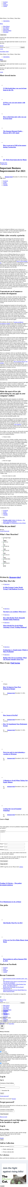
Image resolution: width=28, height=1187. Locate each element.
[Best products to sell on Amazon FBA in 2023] (15, 950)
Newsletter (5, 32)
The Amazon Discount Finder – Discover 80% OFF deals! (13, 132)
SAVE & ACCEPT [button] (5, 1073)
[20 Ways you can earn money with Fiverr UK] (15, 96)
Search (22, 47)
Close (1, 1001)
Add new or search (5, 1146)
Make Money (6, 26)
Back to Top (3, 999)
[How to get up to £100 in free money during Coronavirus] (15, 139)
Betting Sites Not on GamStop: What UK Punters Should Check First (15, 658)
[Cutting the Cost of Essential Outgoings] (15, 798)
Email (2, 846)
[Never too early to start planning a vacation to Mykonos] (15, 742)
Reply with (4, 864)
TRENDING (6, 21)
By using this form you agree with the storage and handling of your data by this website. (13, 857)
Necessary (4, 1052)
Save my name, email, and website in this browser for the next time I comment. (13, 853)
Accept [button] (6, 1023)
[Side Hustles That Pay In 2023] (15, 914)
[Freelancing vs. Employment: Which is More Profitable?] (15, 638)
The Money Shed (4, 51)
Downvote (6, 531)
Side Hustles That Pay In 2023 (12, 923)
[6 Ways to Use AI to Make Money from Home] (15, 931)
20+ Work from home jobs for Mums (15, 160)
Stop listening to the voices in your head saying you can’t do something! (14, 982)
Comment (3, 830)
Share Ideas (6, 29)
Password (2, 1087)
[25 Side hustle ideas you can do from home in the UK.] (15, 82)
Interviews (6, 584)
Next (6, 162)
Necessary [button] (2, 1050)
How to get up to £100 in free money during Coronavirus (14, 146)
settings (21, 866)
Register (14, 1098)
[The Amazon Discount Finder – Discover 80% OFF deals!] (15, 125)
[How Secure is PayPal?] (15, 704)
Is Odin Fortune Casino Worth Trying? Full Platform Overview (13, 588)
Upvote (2, 531)
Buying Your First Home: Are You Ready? (13, 987)
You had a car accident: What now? (14, 611)
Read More (11, 1023)
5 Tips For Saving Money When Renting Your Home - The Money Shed (14, 985)
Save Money (6, 27)
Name (2, 843)
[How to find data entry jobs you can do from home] (15, 111)
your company (17, 424)
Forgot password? (4, 1096)
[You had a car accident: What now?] (15, 600)
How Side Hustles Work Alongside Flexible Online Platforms (14, 618)
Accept (2, 1138)
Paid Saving (15, 663)
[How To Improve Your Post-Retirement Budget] (15, 674)
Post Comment (4, 861)
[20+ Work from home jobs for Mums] (15, 153)
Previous (2, 162)
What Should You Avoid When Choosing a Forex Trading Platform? (15, 626)
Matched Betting (7, 30)
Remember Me (5, 1090)
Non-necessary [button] (3, 1061)
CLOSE (2, 1186)
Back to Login (3, 1116)
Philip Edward (6, 988)
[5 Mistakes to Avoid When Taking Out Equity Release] (15, 770)
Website (2, 849)
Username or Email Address (7, 1083)
